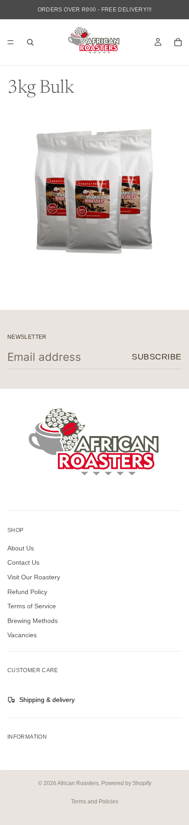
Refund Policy (27, 591)
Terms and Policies (94, 801)
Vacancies (22, 635)
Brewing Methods (32, 620)
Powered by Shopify (126, 783)
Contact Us (23, 562)
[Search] (30, 42)
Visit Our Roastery (33, 577)
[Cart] (178, 42)
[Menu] (10, 42)
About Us (20, 548)
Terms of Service (31, 606)
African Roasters (78, 783)
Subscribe (157, 356)
